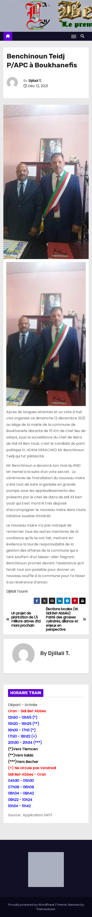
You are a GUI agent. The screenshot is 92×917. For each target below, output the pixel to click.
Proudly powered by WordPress (31, 905)
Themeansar (45, 909)
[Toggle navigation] (73, 36)
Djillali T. (35, 81)
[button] (83, 36)
